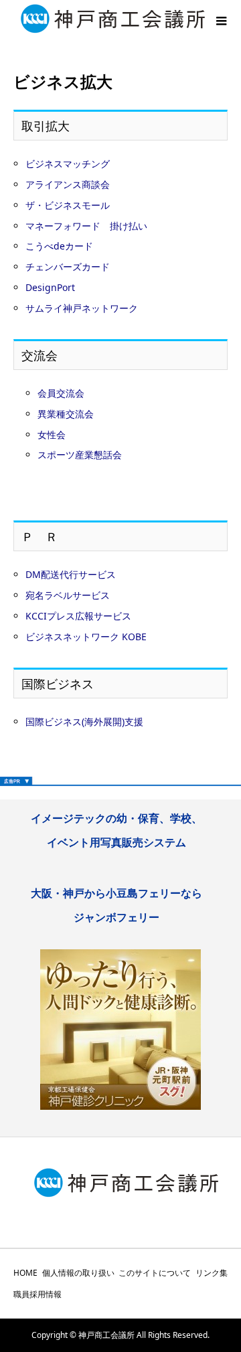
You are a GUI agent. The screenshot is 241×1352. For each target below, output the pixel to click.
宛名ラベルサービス (67, 595)
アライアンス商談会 (67, 184)
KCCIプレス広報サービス (78, 615)
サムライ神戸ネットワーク (81, 308)
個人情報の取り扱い (78, 1272)
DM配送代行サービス (70, 574)
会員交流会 (60, 393)
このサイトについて (154, 1272)
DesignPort (50, 287)
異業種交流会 (65, 413)
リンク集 (211, 1272)
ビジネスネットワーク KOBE (86, 636)
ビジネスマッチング (67, 163)
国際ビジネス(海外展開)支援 (84, 721)
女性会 (51, 434)
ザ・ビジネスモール (67, 205)
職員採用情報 (37, 1294)
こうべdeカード (59, 245)
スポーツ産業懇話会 (79, 454)
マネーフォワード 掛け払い (86, 225)
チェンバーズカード (67, 266)
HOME (25, 1272)
